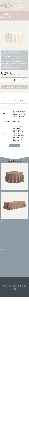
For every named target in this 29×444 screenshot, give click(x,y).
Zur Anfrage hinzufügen (14, 87)
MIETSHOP (18, 3)
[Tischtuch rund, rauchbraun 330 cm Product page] (14, 176)
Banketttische (16, 116)
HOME (17, 1)
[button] (25, 7)
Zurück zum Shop (14, 146)
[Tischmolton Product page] (14, 233)
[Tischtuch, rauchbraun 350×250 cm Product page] (14, 205)
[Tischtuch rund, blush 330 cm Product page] (14, 262)
